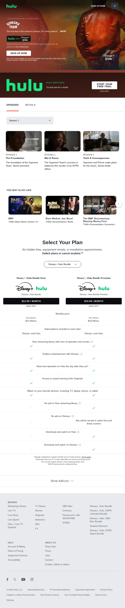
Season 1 (14, 120)
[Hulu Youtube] (25, 579)
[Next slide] (118, 203)
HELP (10, 543)
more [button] (63, 31)
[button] (13, 104)
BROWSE (12, 502)
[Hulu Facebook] (10, 579)
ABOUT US (50, 543)
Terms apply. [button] (86, 457)
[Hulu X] (17, 579)
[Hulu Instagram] (31, 579)
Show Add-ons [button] (60, 481)
